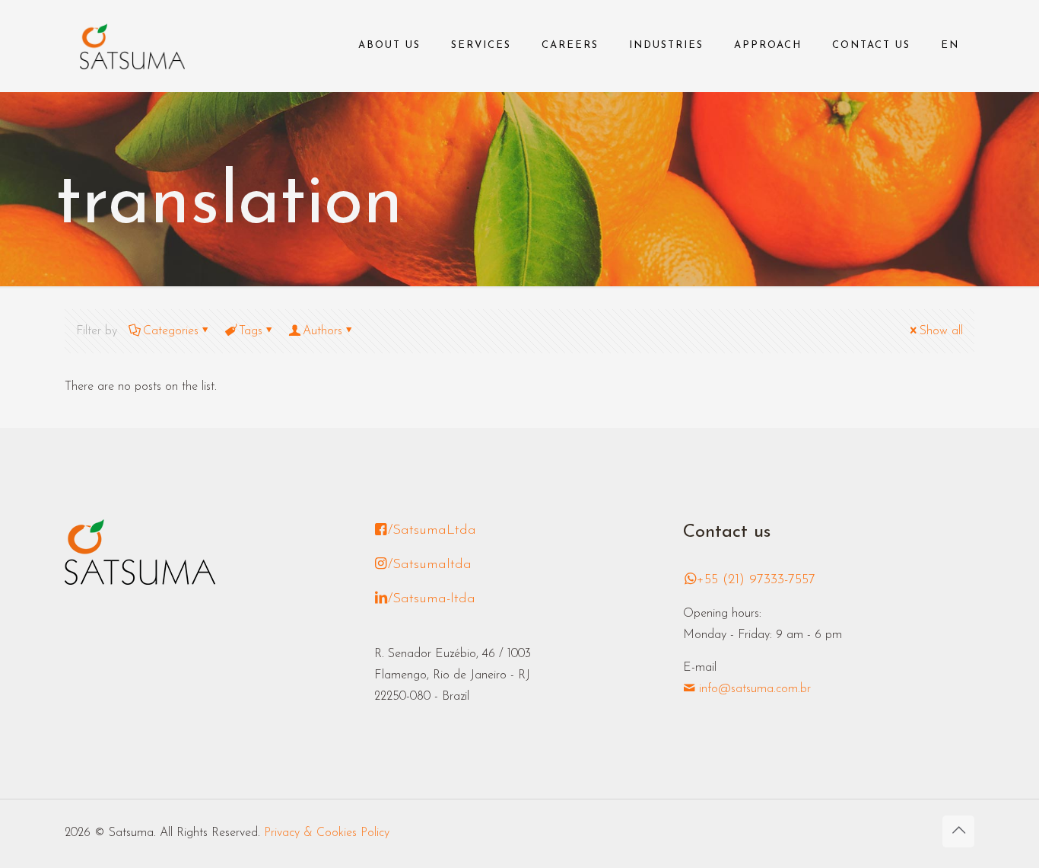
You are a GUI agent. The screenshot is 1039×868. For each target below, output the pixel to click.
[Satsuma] (132, 45)
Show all (941, 331)
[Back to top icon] (958, 831)
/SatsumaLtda (432, 531)
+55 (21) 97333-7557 (756, 580)
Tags (250, 331)
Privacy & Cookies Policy (326, 833)
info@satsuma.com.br (753, 689)
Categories (171, 331)
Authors (322, 331)
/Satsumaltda (430, 565)
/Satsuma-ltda (431, 599)
